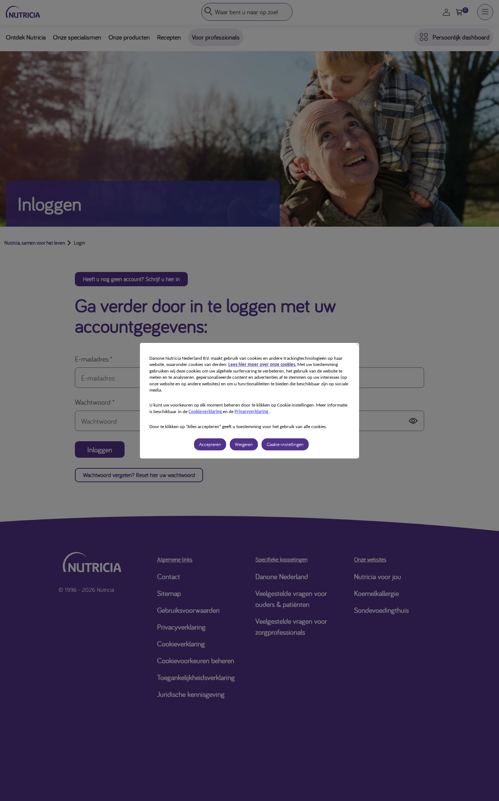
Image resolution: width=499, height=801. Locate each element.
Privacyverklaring (252, 411)
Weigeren (244, 444)
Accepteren (210, 444)
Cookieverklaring (205, 411)
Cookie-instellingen (285, 444)
